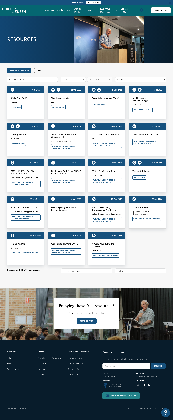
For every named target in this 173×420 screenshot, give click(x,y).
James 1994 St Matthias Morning (105, 255)
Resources (50, 10)
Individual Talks (18, 144)
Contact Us (124, 10)
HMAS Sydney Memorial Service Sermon (63, 208)
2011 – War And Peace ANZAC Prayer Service (66, 172)
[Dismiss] (170, 3)
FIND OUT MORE (93, 2)
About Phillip (77, 10)
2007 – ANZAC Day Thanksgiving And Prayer (104, 208)
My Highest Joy (18, 134)
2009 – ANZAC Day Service (24, 207)
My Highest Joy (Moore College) (140, 99)
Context (89, 10)
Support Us (160, 10)
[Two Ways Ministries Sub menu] (117, 10)
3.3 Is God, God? (19, 98)
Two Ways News (58, 107)
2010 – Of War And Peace (104, 171)
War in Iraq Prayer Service (64, 243)
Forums (41, 369)
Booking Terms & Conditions (147, 408)
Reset (41, 70)
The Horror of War (60, 98)
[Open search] (142, 10)
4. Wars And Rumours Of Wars (103, 245)
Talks (9, 358)
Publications (63, 10)
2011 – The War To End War (105, 134)
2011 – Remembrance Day (145, 134)
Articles (10, 363)
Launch (41, 374)
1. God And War (18, 243)
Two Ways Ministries (105, 10)
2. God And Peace (141, 207)
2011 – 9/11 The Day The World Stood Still (23, 172)
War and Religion (141, 171)
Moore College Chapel (142, 110)
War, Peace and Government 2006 (146, 219)
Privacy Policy (130, 408)
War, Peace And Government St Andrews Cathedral (63, 147)
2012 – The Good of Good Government (63, 136)
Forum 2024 (16, 107)
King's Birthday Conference (50, 358)
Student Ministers (76, 363)
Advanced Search (19, 70)
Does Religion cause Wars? (105, 98)
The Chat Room (139, 178)
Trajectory (42, 363)
